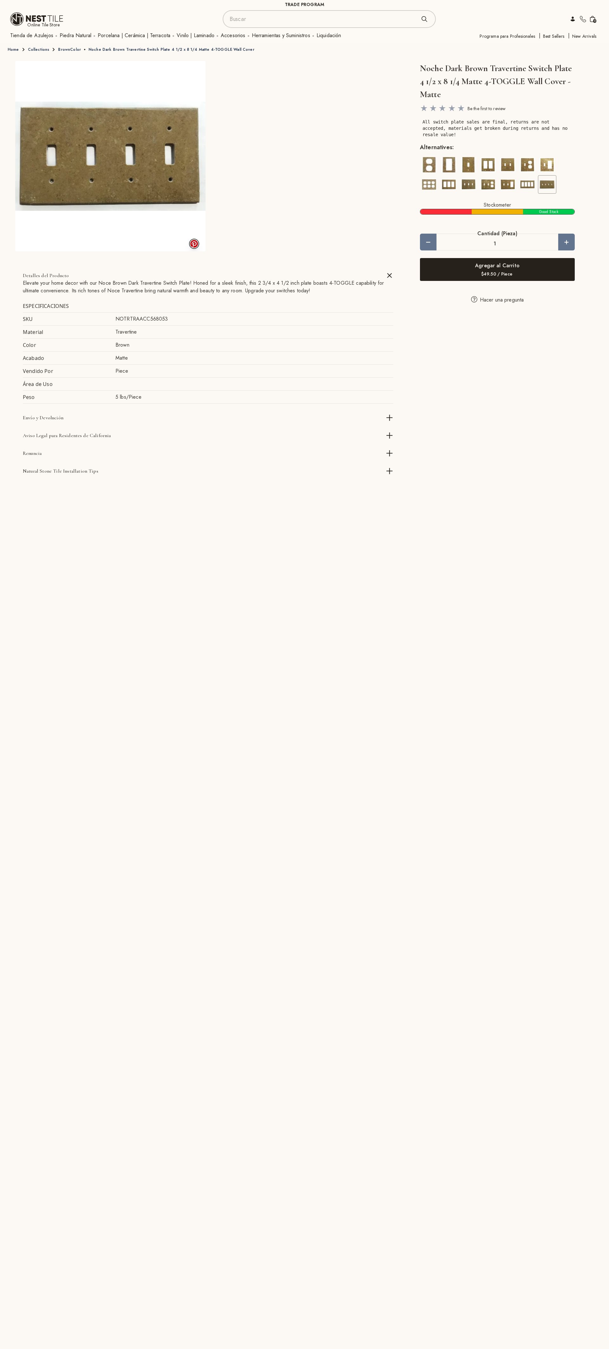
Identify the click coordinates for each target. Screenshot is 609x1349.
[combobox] (323, 19)
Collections (38, 49)
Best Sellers (553, 36)
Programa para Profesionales (507, 36)
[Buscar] (424, 19)
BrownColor (69, 49)
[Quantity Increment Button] (566, 242)
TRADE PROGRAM (304, 4)
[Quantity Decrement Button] (428, 242)
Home (13, 49)
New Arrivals (584, 36)
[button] (110, 156)
